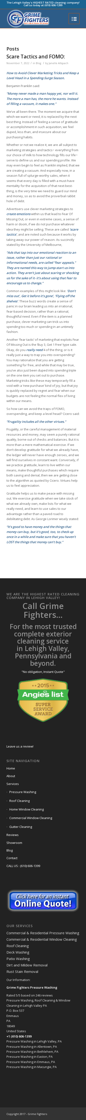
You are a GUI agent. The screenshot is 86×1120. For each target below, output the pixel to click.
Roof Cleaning (19, 801)
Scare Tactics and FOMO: (35, 56)
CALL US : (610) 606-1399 (23, 866)
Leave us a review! (19, 746)
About (10, 776)
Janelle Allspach (58, 63)
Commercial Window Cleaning (30, 818)
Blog (38, 63)
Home (10, 768)
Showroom (14, 843)
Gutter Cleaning (20, 827)
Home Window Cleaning (26, 809)
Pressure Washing (22, 792)
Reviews (12, 835)
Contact (11, 858)
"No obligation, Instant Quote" (43, 672)
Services (12, 784)
